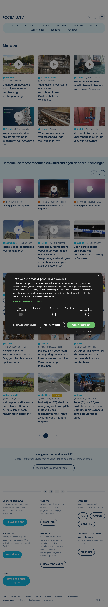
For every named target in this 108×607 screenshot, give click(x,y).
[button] (54, 301)
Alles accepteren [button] (81, 325)
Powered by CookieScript (85, 332)
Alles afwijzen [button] (52, 325)
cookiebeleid (37, 296)
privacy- (24, 296)
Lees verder (49, 296)
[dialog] (54, 304)
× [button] (98, 276)
